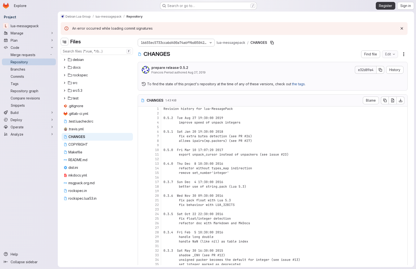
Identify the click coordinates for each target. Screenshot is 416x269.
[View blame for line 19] (142, 191)
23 (157, 209)
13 (157, 164)
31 (157, 246)
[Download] (400, 100)
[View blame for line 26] (142, 223)
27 (157, 228)
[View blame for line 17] (142, 182)
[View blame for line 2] (142, 113)
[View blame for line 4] (142, 122)
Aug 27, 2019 (197, 72)
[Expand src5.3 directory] (64, 90)
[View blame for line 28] (142, 232)
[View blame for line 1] (142, 108)
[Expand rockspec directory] (64, 75)
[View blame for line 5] (142, 127)
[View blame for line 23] (142, 209)
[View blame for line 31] (142, 246)
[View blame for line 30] (142, 241)
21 (157, 200)
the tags (298, 84)
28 (157, 232)
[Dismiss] (402, 28)
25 (157, 219)
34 (157, 260)
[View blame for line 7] (142, 136)
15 (157, 173)
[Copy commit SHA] (380, 70)
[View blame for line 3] (142, 118)
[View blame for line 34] (142, 259)
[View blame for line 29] (142, 237)
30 (157, 241)
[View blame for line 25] (142, 218)
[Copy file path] (272, 42)
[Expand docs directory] (64, 67)
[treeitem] (97, 60)
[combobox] (97, 51)
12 (157, 159)
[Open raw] (392, 100)
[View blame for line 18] (142, 186)
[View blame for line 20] (142, 195)
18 (157, 186)
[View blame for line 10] (142, 150)
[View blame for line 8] (142, 140)
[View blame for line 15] (142, 173)
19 (157, 191)
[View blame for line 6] (142, 131)
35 (157, 264)
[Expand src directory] (64, 83)
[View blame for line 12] (142, 159)
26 (157, 223)
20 (157, 196)
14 (157, 168)
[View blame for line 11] (142, 154)
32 (157, 251)
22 (157, 205)
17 (157, 182)
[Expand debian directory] (64, 60)
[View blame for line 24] (142, 214)
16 (157, 177)
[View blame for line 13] (142, 163)
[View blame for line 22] (142, 205)
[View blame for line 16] (142, 177)
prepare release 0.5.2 (169, 68)
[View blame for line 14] (142, 168)
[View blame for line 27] (142, 227)
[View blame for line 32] (142, 250)
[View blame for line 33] (142, 255)
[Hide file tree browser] (64, 42)
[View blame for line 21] (142, 200)
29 (157, 237)
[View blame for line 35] (142, 264)
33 (157, 255)
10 (157, 150)
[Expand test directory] (64, 98)
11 (157, 154)
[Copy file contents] (385, 100)
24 (157, 214)
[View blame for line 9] (142, 145)
